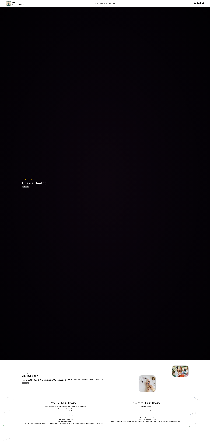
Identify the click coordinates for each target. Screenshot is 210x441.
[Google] (200, 3)
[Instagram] (203, 3)
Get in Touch (112, 3)
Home (96, 3)
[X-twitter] (198, 3)
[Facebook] (195, 3)
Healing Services (103, 3)
